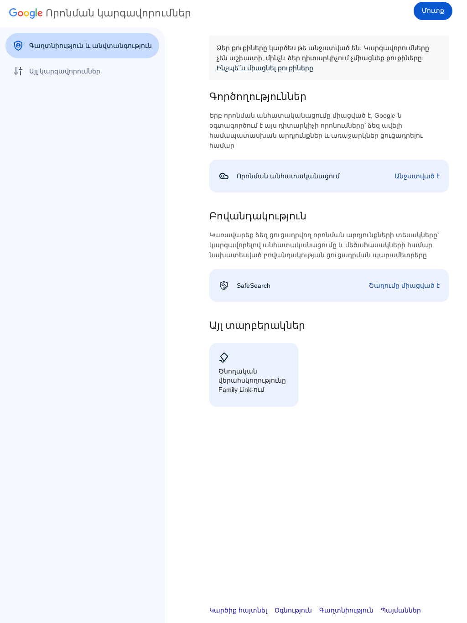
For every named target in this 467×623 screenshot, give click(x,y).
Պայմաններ (401, 610)
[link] (329, 176)
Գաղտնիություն (346, 610)
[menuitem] (82, 45)
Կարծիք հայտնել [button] (238, 610)
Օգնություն (293, 610)
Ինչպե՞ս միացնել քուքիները (265, 68)
